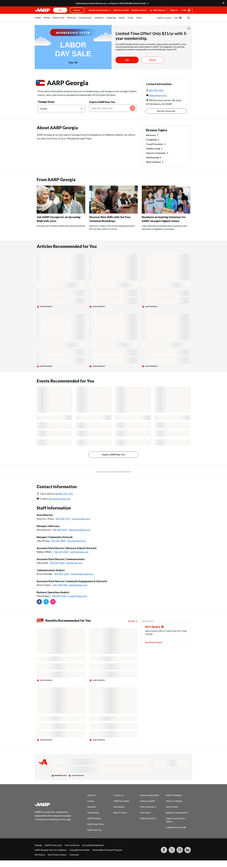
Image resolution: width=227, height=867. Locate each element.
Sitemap (38, 845)
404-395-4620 (57, 562)
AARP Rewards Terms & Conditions (51, 850)
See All (131, 621)
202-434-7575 (63, 518)
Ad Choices (40, 854)
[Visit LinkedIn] (187, 850)
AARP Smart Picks (121, 10)
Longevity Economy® (176, 827)
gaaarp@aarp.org (158, 95)
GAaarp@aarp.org (61, 498)
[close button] (189, 28)
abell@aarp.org (74, 562)
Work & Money (153, 162)
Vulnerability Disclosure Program (107, 850)
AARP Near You (94, 830)
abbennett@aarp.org (79, 529)
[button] (188, 18)
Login (184, 10)
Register (174, 10)
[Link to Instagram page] (53, 601)
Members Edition (139, 10)
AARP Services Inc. (148, 818)
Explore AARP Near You (102, 102)
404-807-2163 (61, 573)
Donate (90, 801)
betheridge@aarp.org (82, 573)
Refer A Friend (120, 812)
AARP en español (164, 18)
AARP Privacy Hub (53, 845)
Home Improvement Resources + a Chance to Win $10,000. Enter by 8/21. (111, 3)
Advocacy (151, 135)
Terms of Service (72, 845)
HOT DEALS (152, 626)
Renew (152, 60)
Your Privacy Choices (57, 854)
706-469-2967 (59, 529)
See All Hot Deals (153, 642)
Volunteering (152, 157)
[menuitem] (38, 19)
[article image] (61, 212)
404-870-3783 (59, 596)
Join (127, 60)
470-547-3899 (58, 540)
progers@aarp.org (77, 596)
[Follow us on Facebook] (39, 601)
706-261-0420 (61, 551)
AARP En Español (121, 801)
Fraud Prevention (154, 144)
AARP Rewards (159, 10)
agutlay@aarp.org (78, 584)
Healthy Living (153, 148)
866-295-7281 (156, 90)
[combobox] (113, 108)
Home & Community (156, 153)
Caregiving (151, 139)
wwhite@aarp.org (79, 551)
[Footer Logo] (53, 804)
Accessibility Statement (93, 845)
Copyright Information (79, 850)
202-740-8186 (60, 584)
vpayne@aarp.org (81, 518)
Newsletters (119, 806)
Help (176, 18)
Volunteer (91, 806)
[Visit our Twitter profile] (46, 601)
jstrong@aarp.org (77, 540)
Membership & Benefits (99, 10)
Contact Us (118, 795)
